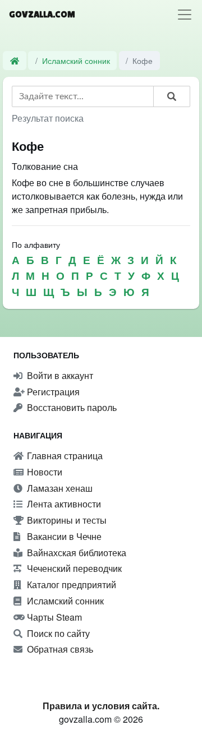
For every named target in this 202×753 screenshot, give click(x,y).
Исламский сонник (76, 60)
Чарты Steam (53, 617)
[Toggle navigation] (184, 14)
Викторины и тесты (66, 520)
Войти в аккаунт (59, 375)
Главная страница (64, 455)
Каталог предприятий (70, 584)
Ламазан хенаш (59, 488)
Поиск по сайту (57, 633)
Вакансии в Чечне (63, 536)
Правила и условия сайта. (101, 705)
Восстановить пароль (71, 407)
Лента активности (63, 503)
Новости (43, 471)
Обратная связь (59, 649)
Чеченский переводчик (73, 568)
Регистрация (52, 391)
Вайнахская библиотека (75, 552)
